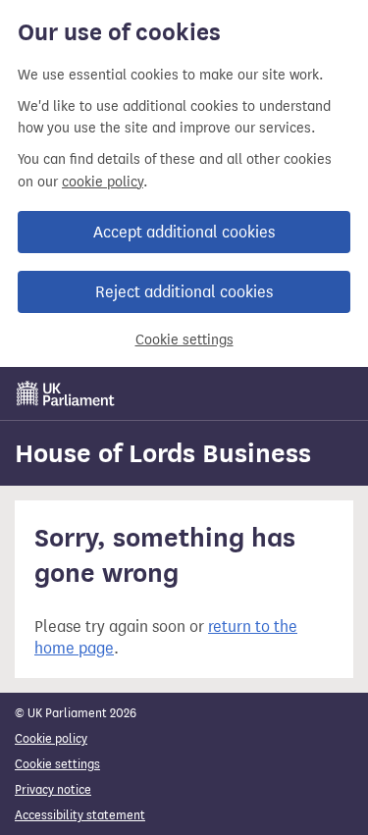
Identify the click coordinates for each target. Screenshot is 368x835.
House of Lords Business (163, 453)
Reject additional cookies (184, 292)
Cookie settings (184, 340)
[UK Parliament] (66, 393)
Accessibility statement (80, 815)
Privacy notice (53, 789)
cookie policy (102, 182)
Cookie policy (51, 738)
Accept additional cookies (184, 232)
